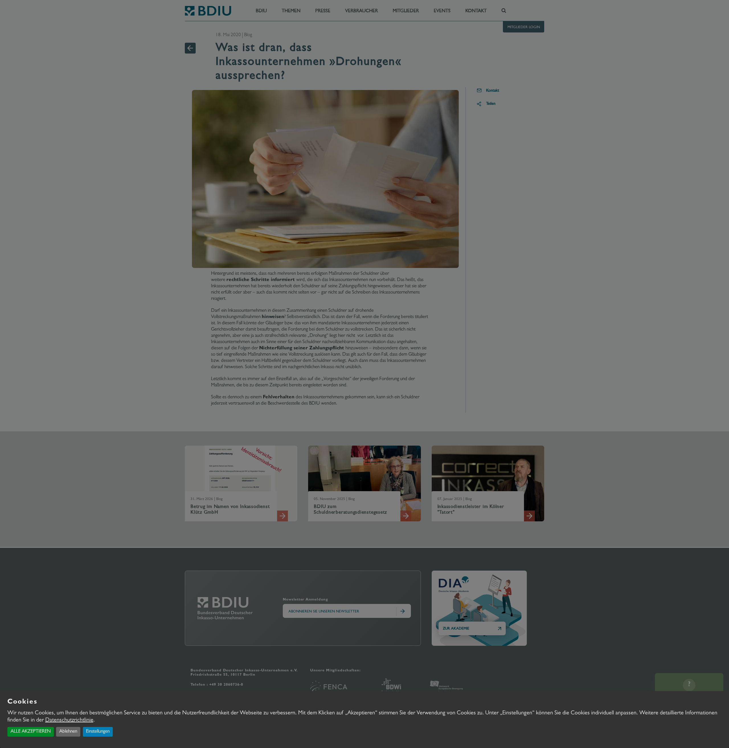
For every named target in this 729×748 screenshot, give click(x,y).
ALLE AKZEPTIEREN (31, 731)
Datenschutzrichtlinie (69, 720)
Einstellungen (98, 731)
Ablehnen (68, 731)
